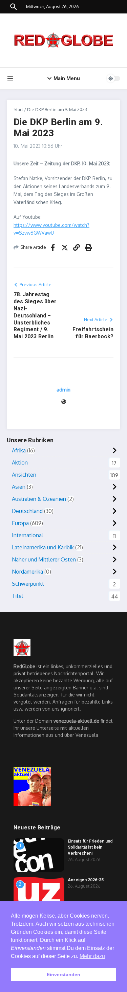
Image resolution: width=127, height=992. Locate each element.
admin (63, 389)
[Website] (63, 402)
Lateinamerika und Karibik (43, 547)
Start (18, 109)
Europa (20, 523)
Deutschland (27, 511)
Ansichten (24, 474)
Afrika (19, 450)
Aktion (20, 462)
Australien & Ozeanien (39, 498)
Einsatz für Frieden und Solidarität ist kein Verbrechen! (90, 847)
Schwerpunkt (28, 583)
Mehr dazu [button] (92, 956)
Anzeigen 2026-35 (86, 880)
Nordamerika (27, 571)
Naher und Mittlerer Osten (44, 559)
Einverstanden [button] (63, 974)
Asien (18, 486)
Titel (17, 595)
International (27, 535)
